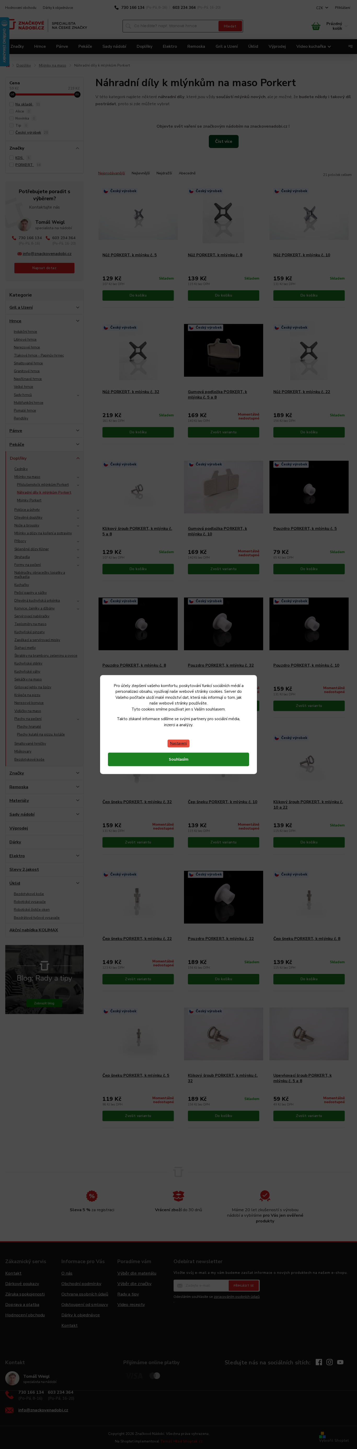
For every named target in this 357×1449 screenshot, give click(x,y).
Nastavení (178, 743)
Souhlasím (178, 759)
